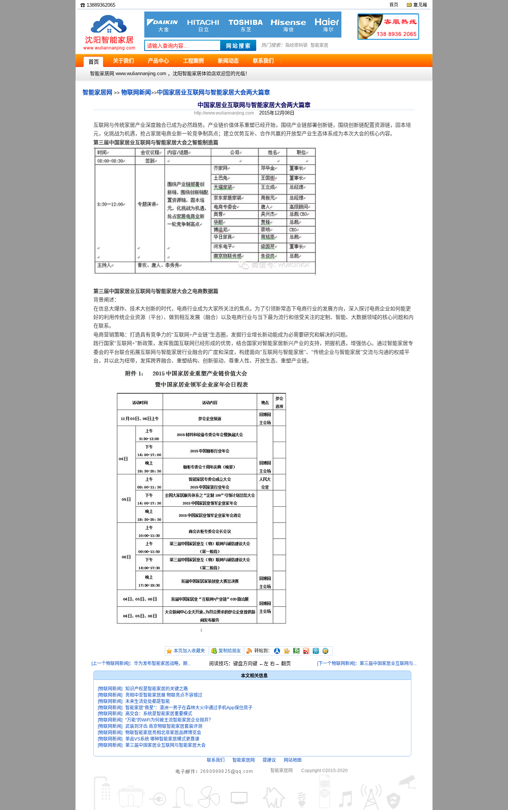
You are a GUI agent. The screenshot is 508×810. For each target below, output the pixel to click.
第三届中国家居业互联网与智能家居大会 (165, 745)
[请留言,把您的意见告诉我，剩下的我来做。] (416, 5)
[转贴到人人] (277, 651)
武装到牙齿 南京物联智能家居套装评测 (163, 726)
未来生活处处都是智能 (147, 701)
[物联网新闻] (110, 688)
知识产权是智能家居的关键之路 (156, 688)
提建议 (269, 760)
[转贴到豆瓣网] (296, 651)
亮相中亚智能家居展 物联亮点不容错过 (163, 695)
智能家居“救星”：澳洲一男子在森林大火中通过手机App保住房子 (189, 707)
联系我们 (216, 760)
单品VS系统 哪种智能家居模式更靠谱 (162, 739)
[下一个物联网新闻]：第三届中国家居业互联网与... (367, 663)
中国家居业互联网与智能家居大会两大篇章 (213, 92)
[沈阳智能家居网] (109, 50)
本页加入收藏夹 (189, 651)
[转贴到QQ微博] (316, 651)
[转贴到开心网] (287, 651)
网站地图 (293, 760)
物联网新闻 (136, 92)
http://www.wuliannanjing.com (224, 113)
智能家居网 (97, 92)
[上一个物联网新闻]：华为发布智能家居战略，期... (141, 663)
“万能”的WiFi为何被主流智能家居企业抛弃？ (169, 720)
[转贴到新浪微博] (306, 651)
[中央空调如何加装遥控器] (242, 36)
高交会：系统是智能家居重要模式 (158, 713)
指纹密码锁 (296, 45)
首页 (393, 4)
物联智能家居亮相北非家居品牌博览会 (163, 732)
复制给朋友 (230, 651)
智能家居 (319, 45)
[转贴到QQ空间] (325, 651)
